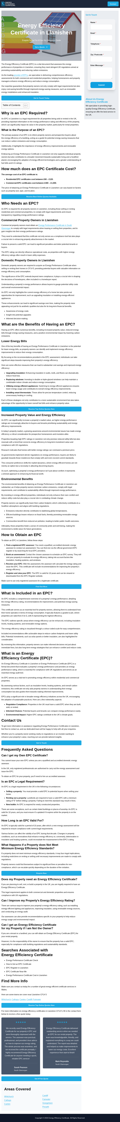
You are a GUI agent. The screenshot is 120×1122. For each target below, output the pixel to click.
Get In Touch (41, 743)
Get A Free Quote (41, 1079)
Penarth (45, 1107)
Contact (113, 4)
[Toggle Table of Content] (24, 106)
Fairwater (37, 999)
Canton (23, 999)
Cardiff (29, 999)
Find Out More (41, 587)
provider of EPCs (21, 75)
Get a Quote (40, 47)
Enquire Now (41, 873)
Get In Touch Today (41, 98)
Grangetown (47, 1103)
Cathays (15, 999)
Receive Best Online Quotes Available (41, 197)
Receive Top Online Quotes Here (41, 409)
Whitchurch (6, 999)
